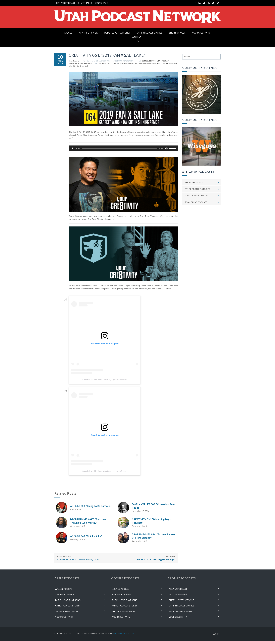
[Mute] (166, 148)
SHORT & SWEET (177, 33)
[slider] (173, 148)
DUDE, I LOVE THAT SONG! (117, 33)
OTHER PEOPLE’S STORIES (149, 33)
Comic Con (132, 63)
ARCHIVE (136, 37)
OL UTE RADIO (85, 3)
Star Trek (80, 66)
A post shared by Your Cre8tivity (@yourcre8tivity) (104, 380)
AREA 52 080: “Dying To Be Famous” (91, 506)
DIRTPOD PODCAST (65, 3)
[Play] (72, 148)
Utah (86, 66)
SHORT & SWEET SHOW (196, 195)
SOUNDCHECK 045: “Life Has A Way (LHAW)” (78, 558)
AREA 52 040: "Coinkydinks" (86, 536)
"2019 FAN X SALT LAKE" (107, 63)
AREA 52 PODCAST (194, 182)
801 (119, 63)
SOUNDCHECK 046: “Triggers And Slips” (156, 558)
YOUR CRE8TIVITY (201, 33)
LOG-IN (216, 634)
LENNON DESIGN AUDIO (123, 634)
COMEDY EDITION (149, 61)
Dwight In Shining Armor (147, 63)
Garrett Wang (168, 63)
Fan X (159, 63)
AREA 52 (68, 33)
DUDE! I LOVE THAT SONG (67, 600)
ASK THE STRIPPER (88, 33)
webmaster (75, 61)
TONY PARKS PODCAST (196, 202)
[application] (123, 148)
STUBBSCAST (101, 3)
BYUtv (124, 63)
